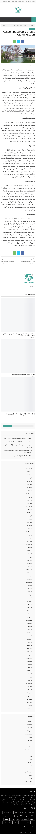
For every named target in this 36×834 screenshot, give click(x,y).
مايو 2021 (30, 667)
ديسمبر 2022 (29, 607)
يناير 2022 (30, 642)
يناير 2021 (30, 680)
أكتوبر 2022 (29, 614)
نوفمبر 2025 (29, 497)
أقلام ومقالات (29, 731)
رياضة (31, 743)
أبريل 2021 (29, 671)
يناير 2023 (30, 604)
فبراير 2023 (29, 601)
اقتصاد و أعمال (14, 1)
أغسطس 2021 (29, 658)
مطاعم (9, 1)
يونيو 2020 (29, 702)
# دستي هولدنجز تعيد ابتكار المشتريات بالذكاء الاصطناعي (20, 442)
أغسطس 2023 (29, 582)
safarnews (31, 812)
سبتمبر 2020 (29, 693)
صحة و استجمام (28, 750)
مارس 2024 (29, 560)
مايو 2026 (30, 478)
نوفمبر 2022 (29, 610)
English (30, 721)
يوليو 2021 (29, 661)
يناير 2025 (30, 528)
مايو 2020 (30, 705)
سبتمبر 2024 (29, 541)
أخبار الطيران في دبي (19, 815)
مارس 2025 (29, 522)
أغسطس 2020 (29, 696)
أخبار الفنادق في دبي (8, 815)
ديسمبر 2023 (29, 569)
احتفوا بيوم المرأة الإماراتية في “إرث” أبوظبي (23, 455)
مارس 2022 (29, 636)
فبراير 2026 (29, 487)
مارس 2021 (29, 674)
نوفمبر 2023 (29, 573)
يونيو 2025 (29, 513)
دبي (33, 822)
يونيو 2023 (29, 588)
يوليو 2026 (29, 471)
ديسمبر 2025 (29, 494)
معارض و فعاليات (28, 772)
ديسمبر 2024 (29, 531)
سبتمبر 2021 (29, 655)
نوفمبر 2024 (29, 535)
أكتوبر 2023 (29, 576)
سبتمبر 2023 (29, 579)
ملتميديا (30, 775)
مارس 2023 (29, 598)
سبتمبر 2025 (29, 503)
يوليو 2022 (29, 623)
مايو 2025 (30, 516)
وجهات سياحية (27, 25)
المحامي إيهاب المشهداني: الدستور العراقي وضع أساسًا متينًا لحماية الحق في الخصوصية (18, 451)
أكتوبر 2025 (29, 500)
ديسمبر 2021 (29, 645)
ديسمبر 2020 (29, 683)
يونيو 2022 (29, 626)
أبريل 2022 (29, 633)
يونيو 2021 (29, 664)
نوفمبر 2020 (29, 686)
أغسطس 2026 (29, 468)
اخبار (18, 819)
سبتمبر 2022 (29, 617)
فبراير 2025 (29, 525)
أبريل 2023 (29, 595)
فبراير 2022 (29, 639)
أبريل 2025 (29, 519)
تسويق (30, 737)
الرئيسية (33, 1)
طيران (26, 1)
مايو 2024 (30, 554)
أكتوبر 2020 (29, 689)
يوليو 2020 (29, 699)
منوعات (30, 778)
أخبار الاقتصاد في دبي (7, 812)
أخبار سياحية (29, 728)
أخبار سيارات (24, 819)
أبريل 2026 (29, 481)
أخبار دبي (32, 819)
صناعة (30, 753)
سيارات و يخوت (28, 747)
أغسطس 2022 (29, 620)
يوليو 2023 (29, 585)
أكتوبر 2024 (29, 538)
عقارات (30, 759)
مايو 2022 (30, 629)
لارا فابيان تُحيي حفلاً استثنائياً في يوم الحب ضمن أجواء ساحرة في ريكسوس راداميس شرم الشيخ (19, 334)
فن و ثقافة (5, 1)
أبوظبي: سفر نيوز (23, 812)
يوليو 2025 (29, 509)
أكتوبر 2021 (29, 652)
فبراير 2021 (29, 677)
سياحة (29, 1)
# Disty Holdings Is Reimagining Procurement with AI (18, 438)
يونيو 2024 (29, 550)
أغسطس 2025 (29, 506)
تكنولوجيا (30, 740)
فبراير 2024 (29, 563)
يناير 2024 (30, 566)
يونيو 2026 (29, 475)
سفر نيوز (27, 822)
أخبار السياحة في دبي (30, 815)
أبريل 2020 (29, 708)
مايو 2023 (30, 592)
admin (32, 38)
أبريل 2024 (29, 557)
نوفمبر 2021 (29, 648)
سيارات (16, 822)
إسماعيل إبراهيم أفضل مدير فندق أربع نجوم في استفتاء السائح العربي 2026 (18, 446)
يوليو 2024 (29, 547)
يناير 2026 (30, 490)
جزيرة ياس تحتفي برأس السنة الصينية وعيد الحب (23, 374)
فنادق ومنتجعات (21, 1)
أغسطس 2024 (29, 544)
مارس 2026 (29, 484)
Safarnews (29, 724)
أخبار (16, 812)
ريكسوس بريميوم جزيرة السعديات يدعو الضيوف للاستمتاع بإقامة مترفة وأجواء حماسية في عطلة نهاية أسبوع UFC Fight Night (19, 414)
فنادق (5, 822)
